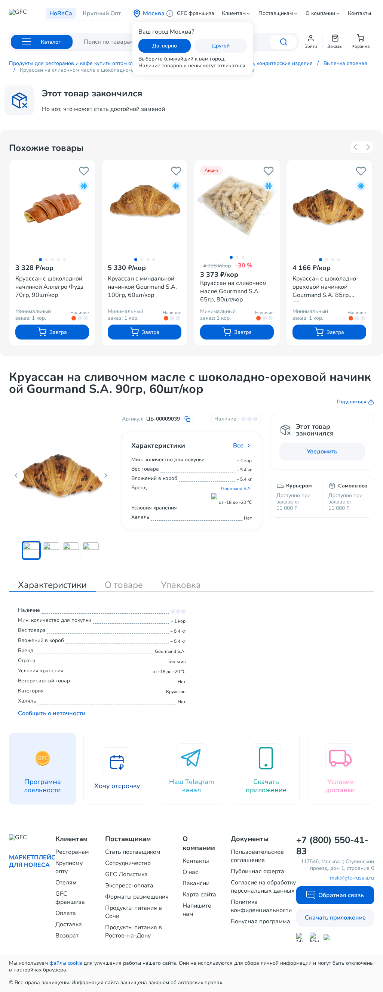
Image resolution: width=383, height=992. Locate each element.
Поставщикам (275, 13)
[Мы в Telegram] (314, 937)
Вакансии (196, 883)
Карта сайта (199, 894)
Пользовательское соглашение (257, 856)
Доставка (68, 924)
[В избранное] (84, 171)
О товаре (124, 585)
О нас (190, 872)
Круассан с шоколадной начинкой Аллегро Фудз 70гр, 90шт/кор (49, 287)
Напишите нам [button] (197, 910)
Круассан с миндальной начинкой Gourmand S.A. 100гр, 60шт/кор (142, 287)
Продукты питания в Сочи (133, 912)
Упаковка (181, 585)
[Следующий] (368, 147)
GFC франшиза (195, 13)
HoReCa (60, 13)
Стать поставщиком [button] (132, 852)
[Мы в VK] (328, 937)
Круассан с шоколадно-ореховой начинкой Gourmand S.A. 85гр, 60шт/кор (325, 288)
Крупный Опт (102, 13)
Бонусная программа (260, 921)
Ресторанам (72, 852)
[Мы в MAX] (300, 937)
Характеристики (52, 585)
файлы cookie (65, 963)
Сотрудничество (128, 863)
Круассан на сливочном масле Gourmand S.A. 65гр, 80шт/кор (233, 291)
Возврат (67, 935)
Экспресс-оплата (129, 885)
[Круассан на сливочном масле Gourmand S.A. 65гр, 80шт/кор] (237, 206)
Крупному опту (69, 867)
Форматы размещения (137, 897)
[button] (310, 41)
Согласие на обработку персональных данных (263, 886)
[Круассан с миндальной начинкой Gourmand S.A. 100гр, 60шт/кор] (144, 207)
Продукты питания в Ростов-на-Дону (133, 931)
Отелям (66, 882)
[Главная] (26, 14)
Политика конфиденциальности (261, 906)
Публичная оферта (257, 871)
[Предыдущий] (356, 147)
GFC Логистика (126, 874)
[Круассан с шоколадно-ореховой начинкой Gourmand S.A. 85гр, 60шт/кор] (329, 207)
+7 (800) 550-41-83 (332, 845)
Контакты (359, 13)
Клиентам (234, 13)
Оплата (65, 913)
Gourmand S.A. (236, 489)
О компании (320, 13)
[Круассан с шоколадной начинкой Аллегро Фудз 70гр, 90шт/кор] (52, 207)
